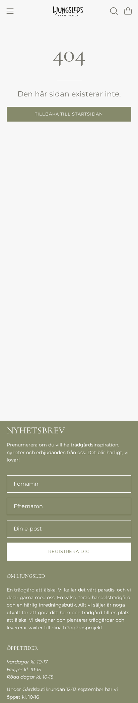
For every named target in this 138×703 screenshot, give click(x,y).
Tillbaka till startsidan (69, 114)
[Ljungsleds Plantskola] (69, 11)
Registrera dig (69, 551)
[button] (113, 11)
